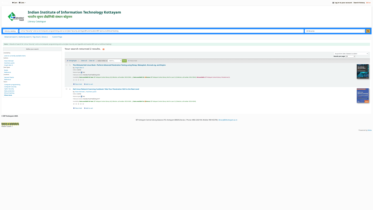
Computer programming (12, 85)
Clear (369, 3)
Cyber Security (9, 89)
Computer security (10, 87)
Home (6, 44)
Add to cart (89, 84)
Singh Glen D (8, 65)
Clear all (91, 61)
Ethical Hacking (9, 93)
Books (6, 70)
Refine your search (32, 49)
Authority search (25, 37)
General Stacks (9, 77)
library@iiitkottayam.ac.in (228, 120)
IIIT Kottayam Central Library (6, 3)
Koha (370, 130)
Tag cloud (36, 37)
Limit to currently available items (15, 56)
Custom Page (57, 37)
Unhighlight (72, 61)
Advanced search (10, 37)
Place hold (78, 84)
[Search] (368, 31)
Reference (7, 72)
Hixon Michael (9, 61)
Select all (84, 61)
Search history (359, 3)
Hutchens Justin (9, 63)
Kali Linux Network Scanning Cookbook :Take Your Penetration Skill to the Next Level (106, 89)
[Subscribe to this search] (103, 49)
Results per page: (340, 56)
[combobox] (161, 31)
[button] (14, 3)
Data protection (9, 91)
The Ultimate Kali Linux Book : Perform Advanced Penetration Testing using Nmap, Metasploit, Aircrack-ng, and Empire (119, 65)
